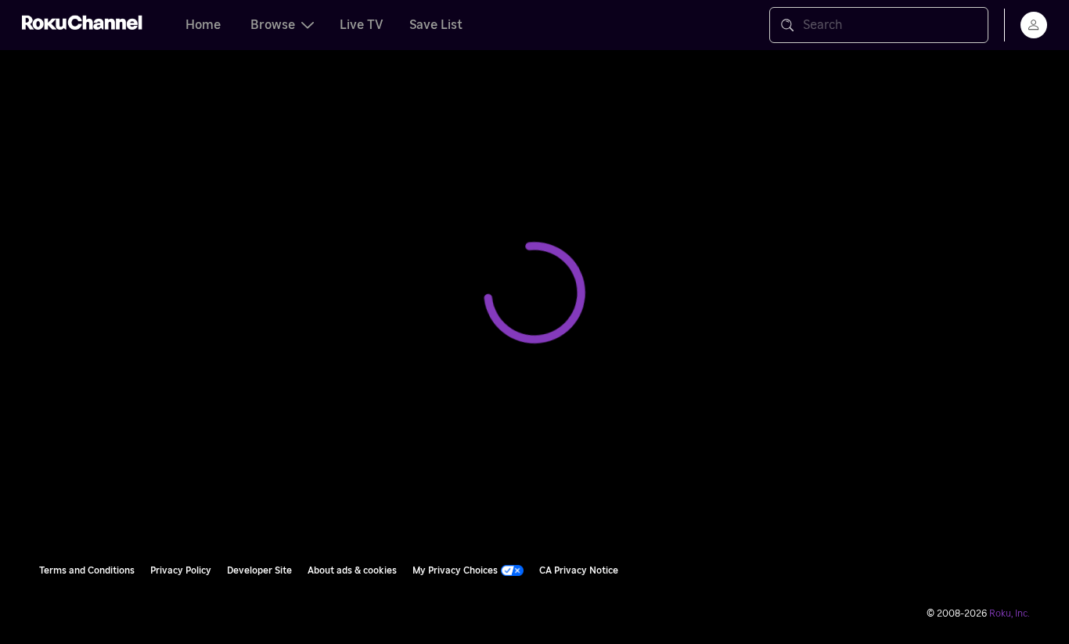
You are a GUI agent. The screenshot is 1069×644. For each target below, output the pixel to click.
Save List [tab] (436, 25)
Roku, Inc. (1009, 613)
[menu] (1033, 25)
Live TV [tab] (361, 25)
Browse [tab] (272, 25)
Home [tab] (203, 25)
